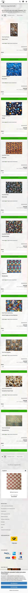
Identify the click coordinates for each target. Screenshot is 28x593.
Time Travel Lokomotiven (7, 388)
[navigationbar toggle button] (26, 1)
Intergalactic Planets (6, 115)
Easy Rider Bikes (5, 194)
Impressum (3, 511)
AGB (2, 527)
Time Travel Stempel (6, 427)
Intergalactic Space (6, 76)
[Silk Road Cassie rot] (14, 481)
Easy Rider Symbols (6, 234)
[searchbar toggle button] (19, 1)
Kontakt (3, 522)
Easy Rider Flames (5, 155)
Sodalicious (4, 273)
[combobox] (11, 15)
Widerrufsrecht (4, 516)
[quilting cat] (2, 1)
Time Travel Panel (5, 36)
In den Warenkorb (14, 59)
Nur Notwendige (14, 587)
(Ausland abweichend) (13, 43)
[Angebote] (25, 471)
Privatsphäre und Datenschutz (8, 508)
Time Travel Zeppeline (6, 352)
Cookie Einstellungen (6, 529)
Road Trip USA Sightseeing (7, 312)
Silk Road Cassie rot (14, 492)
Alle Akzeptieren (14, 583)
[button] (2, 15)
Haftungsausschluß (5, 514)
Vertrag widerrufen (5, 519)
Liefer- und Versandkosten (7, 506)
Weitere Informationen (14, 590)
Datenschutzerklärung (18, 580)
